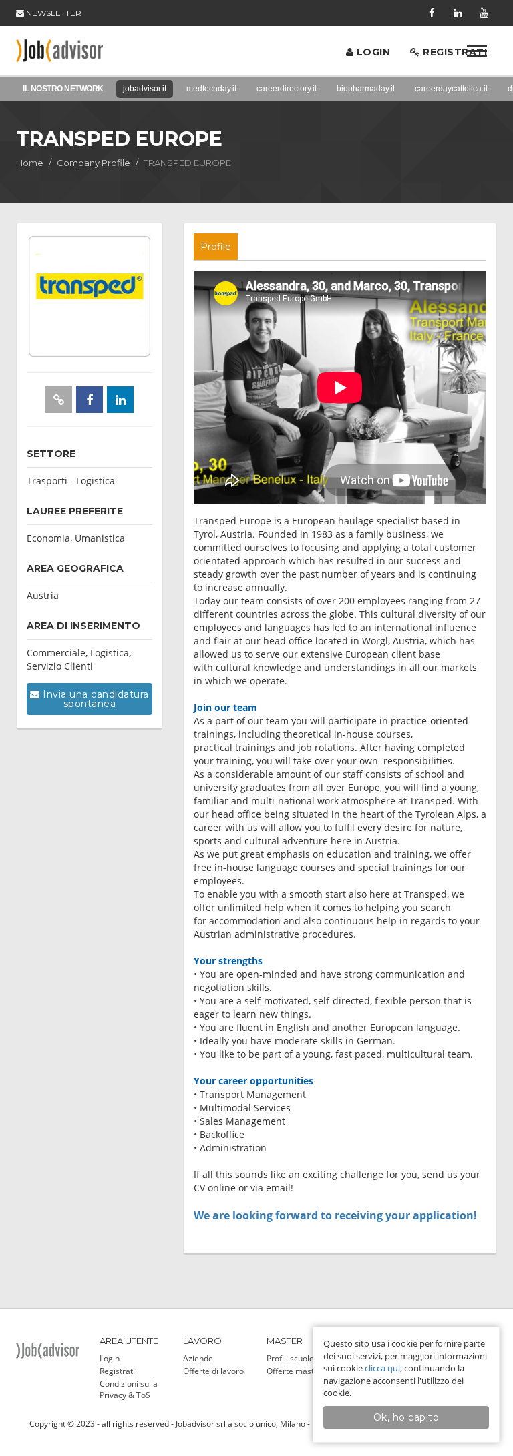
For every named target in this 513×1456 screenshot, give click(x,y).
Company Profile (93, 162)
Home (29, 162)
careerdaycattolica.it (451, 88)
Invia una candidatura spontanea (94, 699)
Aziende (198, 1358)
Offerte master (294, 1371)
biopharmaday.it (366, 88)
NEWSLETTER (52, 13)
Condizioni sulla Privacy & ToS (129, 1389)
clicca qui (382, 1368)
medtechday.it (211, 88)
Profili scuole (290, 1358)
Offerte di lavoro (213, 1371)
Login (371, 52)
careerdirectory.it (286, 88)
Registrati (454, 52)
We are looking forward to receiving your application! (335, 1215)
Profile (215, 247)
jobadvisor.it (144, 88)
